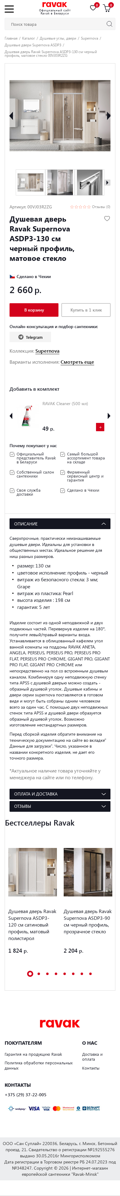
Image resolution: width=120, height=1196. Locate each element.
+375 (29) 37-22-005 (25, 1095)
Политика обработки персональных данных (39, 1065)
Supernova (89, 38)
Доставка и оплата (92, 1056)
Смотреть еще (77, 361)
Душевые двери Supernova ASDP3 (33, 44)
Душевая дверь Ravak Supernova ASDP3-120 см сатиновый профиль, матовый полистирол (32, 924)
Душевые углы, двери (58, 38)
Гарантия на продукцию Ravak (33, 1054)
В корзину (34, 310)
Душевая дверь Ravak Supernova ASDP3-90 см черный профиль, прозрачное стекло (88, 921)
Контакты (90, 1067)
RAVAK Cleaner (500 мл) (65, 403)
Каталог (28, 38)
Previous (11, 116)
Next (109, 116)
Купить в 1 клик (86, 310)
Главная (11, 38)
